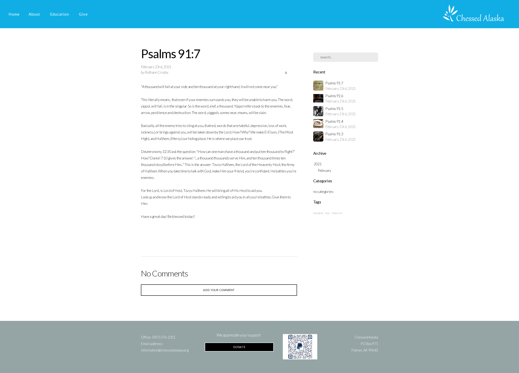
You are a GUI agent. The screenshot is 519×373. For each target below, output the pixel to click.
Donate (239, 347)
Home (14, 14)
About (35, 14)
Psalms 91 (337, 213)
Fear (327, 213)
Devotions (318, 213)
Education (60, 14)
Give (83, 14)
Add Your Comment (219, 290)
